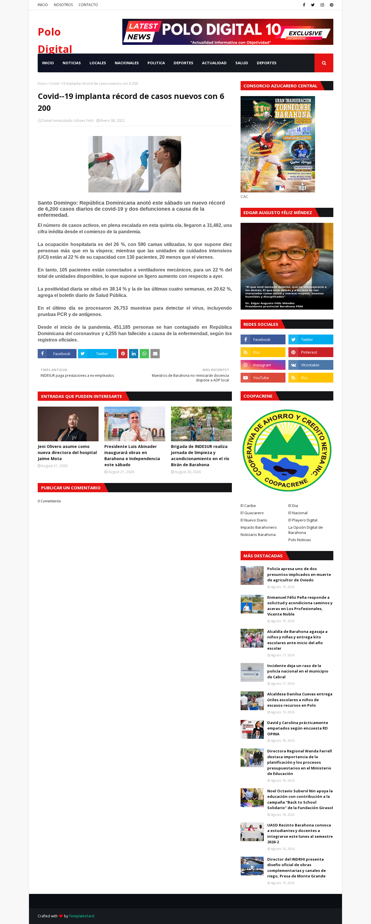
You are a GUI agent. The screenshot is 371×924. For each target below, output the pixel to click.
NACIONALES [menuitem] (127, 62)
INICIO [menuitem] (48, 62)
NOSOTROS (63, 4)
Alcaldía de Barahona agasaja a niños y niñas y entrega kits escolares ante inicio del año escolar (297, 640)
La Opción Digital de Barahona (305, 530)
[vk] (310, 365)
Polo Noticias (299, 539)
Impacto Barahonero (259, 527)
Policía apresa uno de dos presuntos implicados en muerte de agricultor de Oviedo (299, 574)
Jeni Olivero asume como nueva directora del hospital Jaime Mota (67, 452)
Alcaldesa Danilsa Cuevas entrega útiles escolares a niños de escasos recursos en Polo (299, 699)
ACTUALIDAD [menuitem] (214, 62)
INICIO (43, 4)
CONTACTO (88, 4)
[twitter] (313, 5)
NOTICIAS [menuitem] (72, 62)
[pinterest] (330, 5)
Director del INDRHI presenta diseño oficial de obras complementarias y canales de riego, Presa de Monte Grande (296, 868)
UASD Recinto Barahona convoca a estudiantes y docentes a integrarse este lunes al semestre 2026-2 (300, 833)
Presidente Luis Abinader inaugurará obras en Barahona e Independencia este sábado (132, 455)
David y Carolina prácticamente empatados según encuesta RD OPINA (297, 728)
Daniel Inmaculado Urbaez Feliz (68, 120)
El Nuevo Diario (254, 520)
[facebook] (304, 5)
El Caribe (248, 505)
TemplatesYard (81, 916)
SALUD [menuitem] (241, 62)
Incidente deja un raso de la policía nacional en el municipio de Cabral (297, 671)
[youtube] (263, 378)
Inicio (42, 83)
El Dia (293, 505)
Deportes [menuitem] (267, 62)
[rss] (263, 352)
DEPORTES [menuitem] (183, 62)
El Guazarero (252, 512)
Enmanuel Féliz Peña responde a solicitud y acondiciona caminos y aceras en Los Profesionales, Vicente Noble (299, 606)
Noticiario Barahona (258, 534)
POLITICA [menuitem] (156, 62)
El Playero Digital (302, 520)
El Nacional (298, 512)
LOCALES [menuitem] (98, 62)
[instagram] (322, 5)
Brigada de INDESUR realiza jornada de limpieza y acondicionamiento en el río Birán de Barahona (200, 455)
